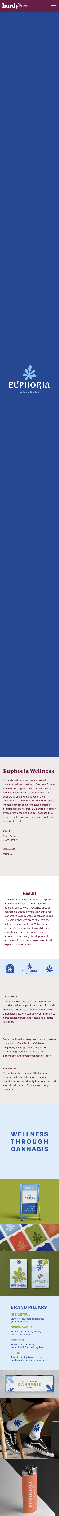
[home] (17, 6)
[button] (53, 6)
